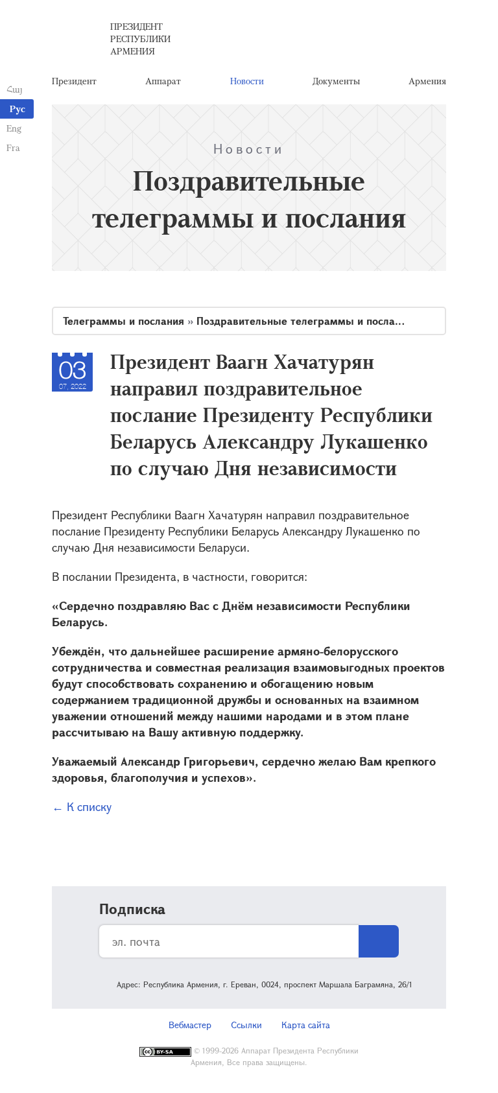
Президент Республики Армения (140, 38)
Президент (74, 81)
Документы (336, 81)
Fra (13, 147)
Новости (247, 81)
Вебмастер (190, 1024)
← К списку (82, 806)
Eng (13, 128)
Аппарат (163, 81)
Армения (427, 81)
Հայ (14, 89)
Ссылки (246, 1024)
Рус (17, 108)
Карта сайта (305, 1024)
